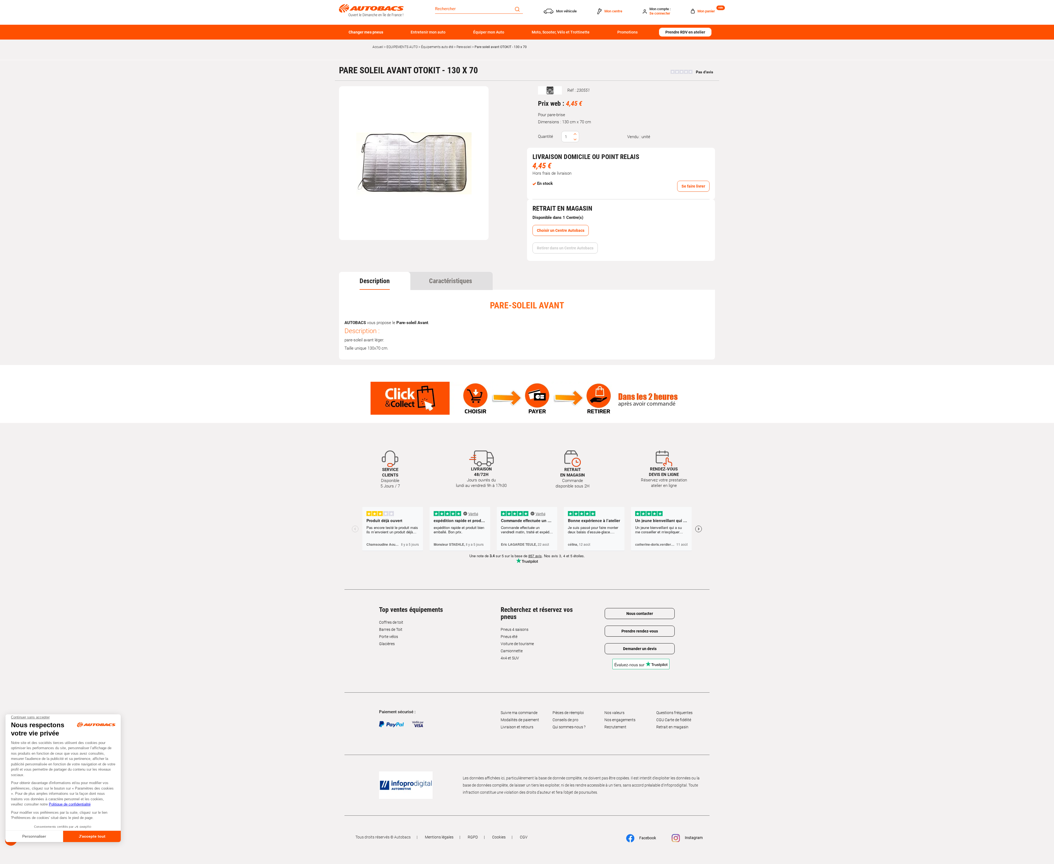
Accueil (377, 47)
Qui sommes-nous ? (569, 727)
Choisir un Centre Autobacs (560, 230)
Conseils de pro (565, 720)
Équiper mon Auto (488, 32)
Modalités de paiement (520, 720)
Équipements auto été (437, 47)
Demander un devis (640, 648)
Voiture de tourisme (517, 644)
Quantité (545, 136)
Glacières (387, 644)
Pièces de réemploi (568, 712)
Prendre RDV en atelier (685, 32)
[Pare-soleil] (414, 163)
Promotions (627, 32)
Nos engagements (619, 720)
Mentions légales (439, 837)
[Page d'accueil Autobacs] (371, 9)
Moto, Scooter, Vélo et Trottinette (561, 32)
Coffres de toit (391, 622)
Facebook (647, 838)
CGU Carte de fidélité (673, 720)
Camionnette (512, 651)
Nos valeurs (614, 712)
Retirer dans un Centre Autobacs (565, 248)
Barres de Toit (390, 629)
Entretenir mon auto (428, 32)
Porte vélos (388, 636)
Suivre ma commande (519, 712)
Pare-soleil (463, 47)
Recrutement (615, 727)
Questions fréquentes (674, 712)
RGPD (473, 837)
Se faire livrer (693, 186)
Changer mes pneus (366, 32)
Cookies (499, 837)
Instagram (693, 837)
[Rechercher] (517, 8)
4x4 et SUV (510, 658)
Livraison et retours (517, 727)
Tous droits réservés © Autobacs (383, 837)
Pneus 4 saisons (514, 629)
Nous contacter (639, 613)
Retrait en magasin (672, 727)
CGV (524, 837)
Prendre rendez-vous (639, 631)
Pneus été (509, 636)
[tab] (374, 281)
